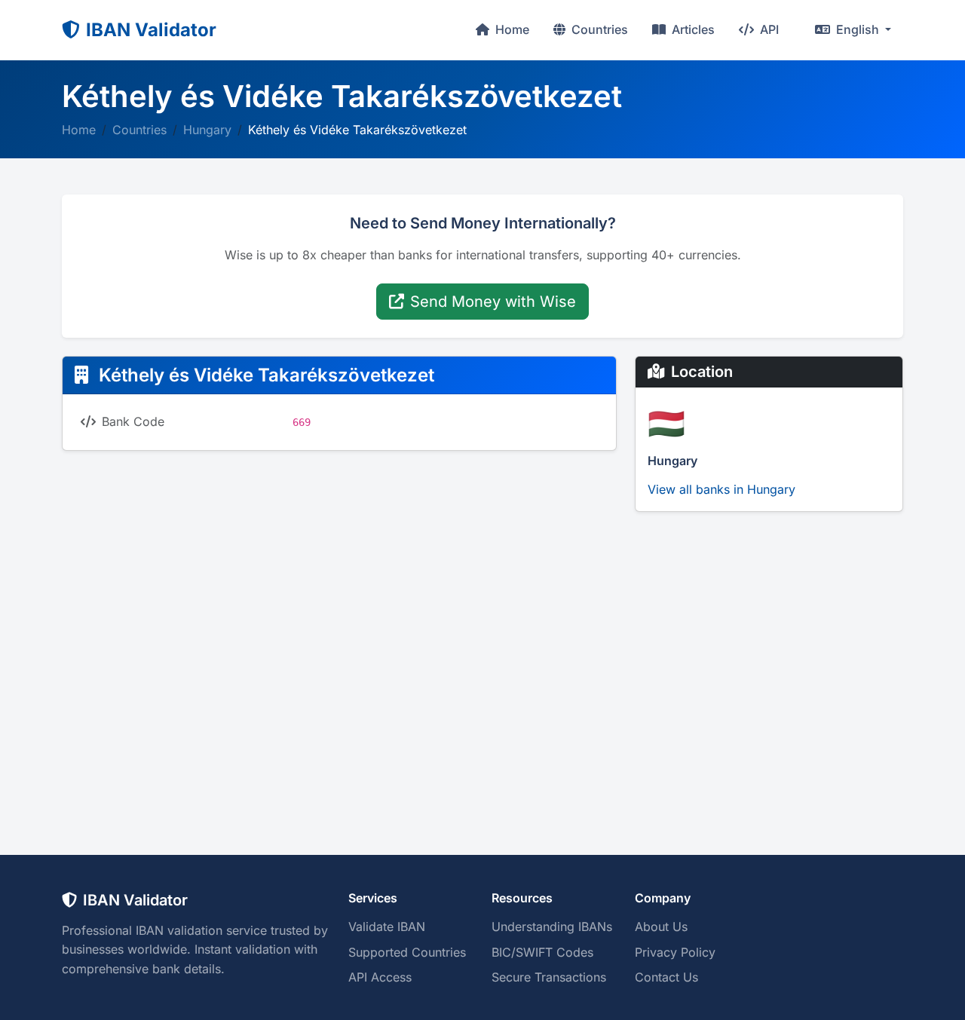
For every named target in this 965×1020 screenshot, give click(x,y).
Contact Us (666, 977)
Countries (598, 29)
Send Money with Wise (493, 302)
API (768, 29)
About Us (661, 926)
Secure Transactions (549, 977)
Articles (692, 29)
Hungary (207, 129)
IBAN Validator (151, 30)
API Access (380, 977)
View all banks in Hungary (721, 489)
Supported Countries (407, 952)
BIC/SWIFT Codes (542, 952)
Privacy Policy (675, 952)
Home (510, 29)
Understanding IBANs (552, 926)
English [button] (857, 29)
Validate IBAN (386, 926)
